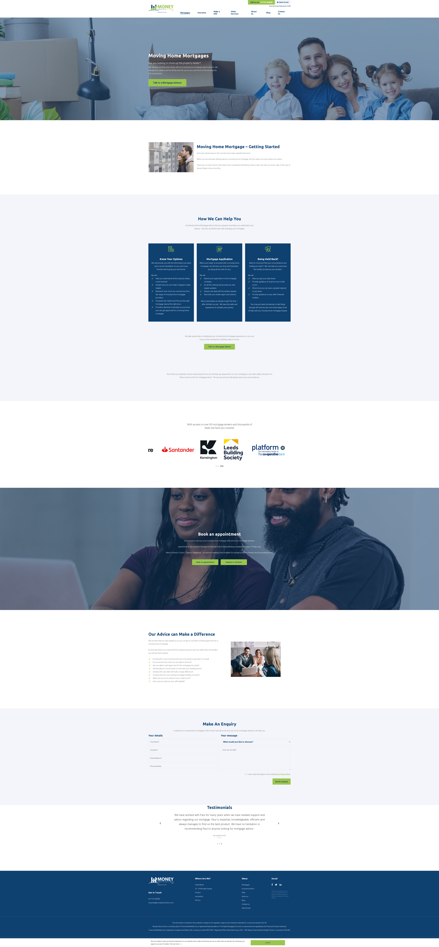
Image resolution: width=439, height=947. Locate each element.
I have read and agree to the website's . (269, 774)
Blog (243, 900)
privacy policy (284, 774)
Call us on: (261, 2)
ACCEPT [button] (267, 943)
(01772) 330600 (154, 899)
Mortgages (246, 885)
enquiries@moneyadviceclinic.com (161, 903)
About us (245, 896)
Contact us (246, 904)
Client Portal (283, 2)
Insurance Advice (248, 889)
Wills (243, 892)
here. (180, 944)
